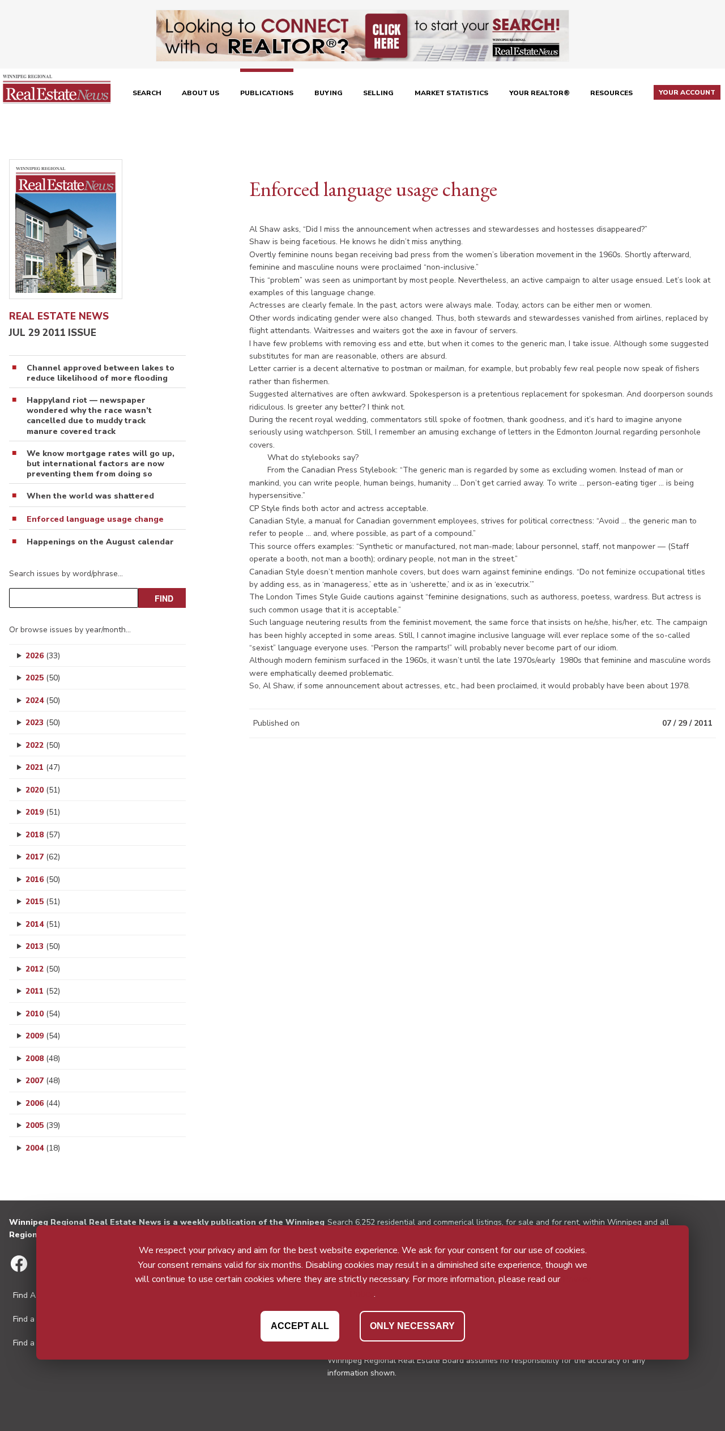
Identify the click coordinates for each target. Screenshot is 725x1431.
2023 (42, 722)
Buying (328, 92)
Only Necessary (412, 1325)
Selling (378, 92)
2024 (42, 700)
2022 (42, 745)
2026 (42, 655)
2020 (42, 790)
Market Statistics (451, 92)
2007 (42, 1080)
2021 (42, 767)
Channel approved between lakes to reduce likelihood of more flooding (100, 373)
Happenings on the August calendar (100, 542)
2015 (42, 901)
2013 (42, 946)
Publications (266, 92)
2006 (42, 1103)
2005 (42, 1125)
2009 (42, 1035)
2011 (42, 991)
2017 (42, 856)
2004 (42, 1148)
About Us (200, 92)
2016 (42, 879)
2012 (42, 969)
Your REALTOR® (539, 92)
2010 (42, 1013)
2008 (42, 1058)
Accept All (300, 1325)
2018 (42, 834)
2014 (42, 924)
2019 (42, 812)
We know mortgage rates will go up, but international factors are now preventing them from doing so (100, 464)
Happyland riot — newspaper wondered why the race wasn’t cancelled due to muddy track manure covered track (89, 416)
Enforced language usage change (95, 519)
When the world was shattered (90, 496)
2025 (42, 677)
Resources (611, 92)
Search (147, 92)
